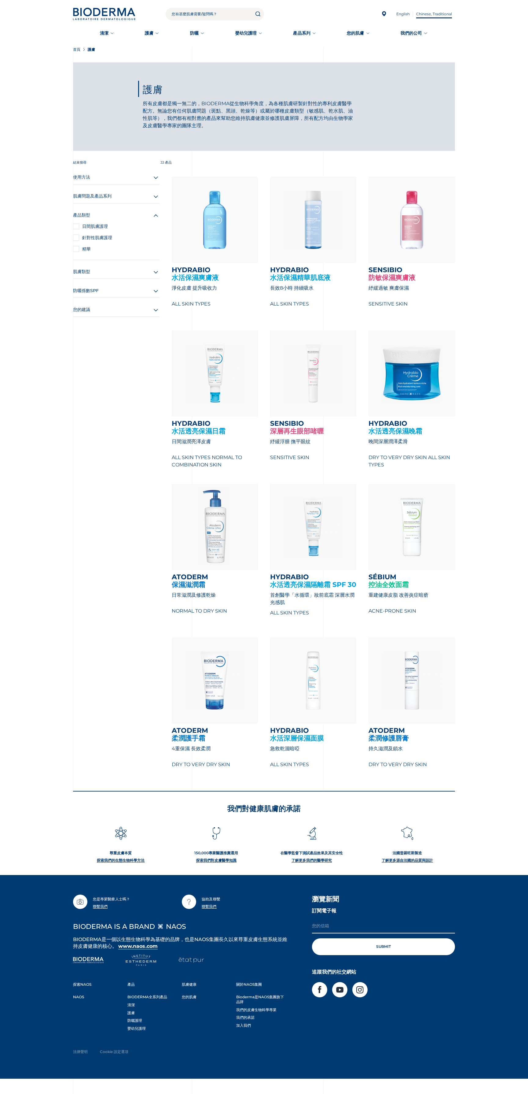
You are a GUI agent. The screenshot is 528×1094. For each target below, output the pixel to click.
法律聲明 (80, 1051)
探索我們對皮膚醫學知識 (216, 860)
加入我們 (243, 1025)
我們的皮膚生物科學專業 (256, 1009)
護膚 (149, 33)
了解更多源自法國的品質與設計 (407, 860)
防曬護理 (134, 1020)
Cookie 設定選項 (114, 1051)
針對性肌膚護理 (97, 237)
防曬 (194, 33)
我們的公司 (411, 33)
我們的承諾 (245, 1017)
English (403, 14)
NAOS (78, 997)
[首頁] (104, 13)
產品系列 (301, 33)
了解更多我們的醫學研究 (312, 860)
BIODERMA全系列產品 (147, 997)
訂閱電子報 (324, 911)
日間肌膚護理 (95, 226)
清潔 (104, 33)
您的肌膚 (355, 33)
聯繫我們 (100, 906)
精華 (86, 249)
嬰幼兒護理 (246, 33)
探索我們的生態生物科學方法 (121, 860)
